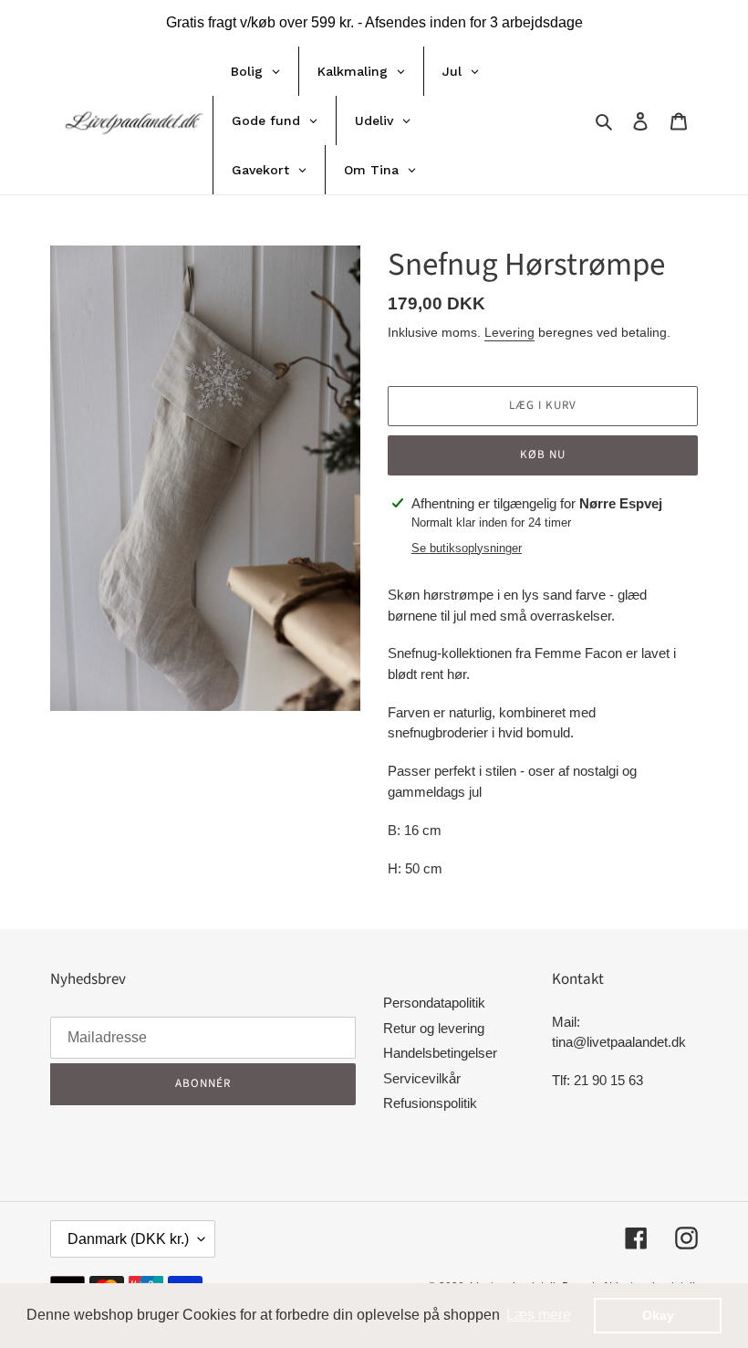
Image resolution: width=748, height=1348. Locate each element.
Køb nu (543, 454)
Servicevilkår (422, 1078)
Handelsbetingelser (440, 1053)
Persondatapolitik (434, 1002)
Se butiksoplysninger (466, 548)
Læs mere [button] (538, 1314)
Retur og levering (433, 1028)
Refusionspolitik (430, 1103)
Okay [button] (658, 1315)
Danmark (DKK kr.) (128, 1239)
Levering (509, 332)
